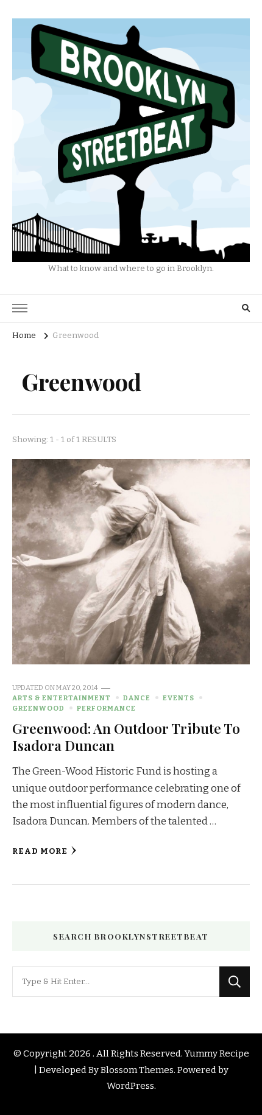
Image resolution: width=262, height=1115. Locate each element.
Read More (40, 851)
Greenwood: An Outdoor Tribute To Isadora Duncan (126, 736)
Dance (136, 698)
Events (178, 698)
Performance (106, 708)
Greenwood (38, 708)
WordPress (130, 1085)
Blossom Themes (137, 1069)
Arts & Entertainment (61, 698)
